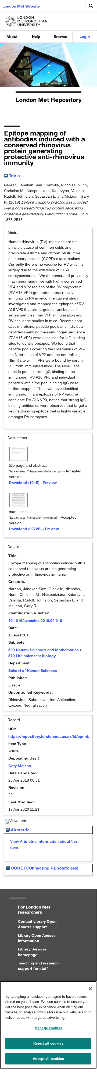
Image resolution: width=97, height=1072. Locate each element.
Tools (14, 175)
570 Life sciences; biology (32, 655)
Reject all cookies (48, 1043)
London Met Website (21, 6)
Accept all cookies (48, 1059)
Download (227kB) (25, 528)
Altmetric (20, 829)
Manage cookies (48, 1028)
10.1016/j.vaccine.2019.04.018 (35, 620)
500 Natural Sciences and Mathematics (43, 649)
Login (85, 36)
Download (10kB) (24, 482)
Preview (50, 482)
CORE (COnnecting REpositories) (44, 867)
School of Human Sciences (32, 670)
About (11, 36)
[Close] (90, 989)
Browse (60, 36)
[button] (7, 821)
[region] (48, 1025)
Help (36, 36)
